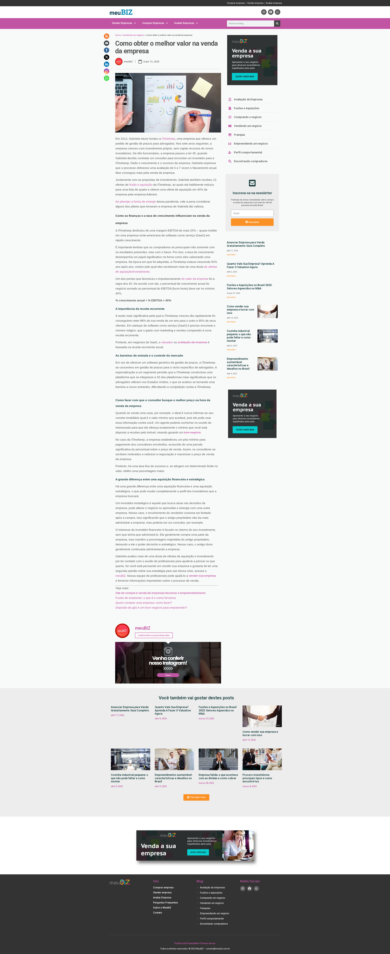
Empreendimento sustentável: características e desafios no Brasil (238, 363)
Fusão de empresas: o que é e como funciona (145, 597)
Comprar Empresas (153, 23)
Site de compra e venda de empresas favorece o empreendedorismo (160, 593)
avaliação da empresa (192, 342)
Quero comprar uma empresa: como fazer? (143, 602)
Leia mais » (231, 255)
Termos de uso (207, 943)
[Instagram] (264, 12)
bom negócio (192, 432)
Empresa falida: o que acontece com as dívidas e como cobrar (218, 776)
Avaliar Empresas (184, 23)
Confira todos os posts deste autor (154, 635)
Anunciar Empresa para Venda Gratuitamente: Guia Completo (246, 244)
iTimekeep (168, 138)
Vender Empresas (122, 23)
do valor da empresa (194, 278)
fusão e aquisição (140, 184)
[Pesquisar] (277, 23)
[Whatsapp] (277, 12)
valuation (167, 342)
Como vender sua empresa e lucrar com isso (240, 309)
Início (118, 35)
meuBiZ (120, 575)
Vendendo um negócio (133, 35)
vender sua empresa (202, 575)
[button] (196, 797)
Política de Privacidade (186, 943)
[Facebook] (270, 12)
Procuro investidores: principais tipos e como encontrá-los (257, 778)
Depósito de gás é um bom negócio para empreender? (151, 607)
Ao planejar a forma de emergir (135, 201)
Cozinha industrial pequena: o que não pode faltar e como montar (239, 335)
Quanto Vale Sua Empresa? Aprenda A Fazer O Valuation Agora (250, 265)
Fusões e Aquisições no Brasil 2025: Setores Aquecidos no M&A (249, 286)
